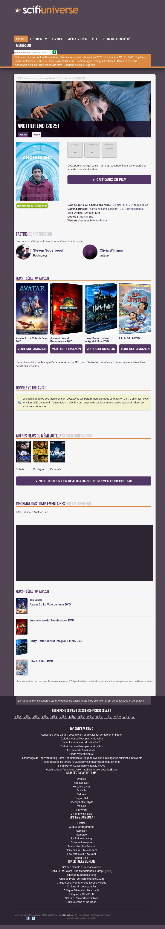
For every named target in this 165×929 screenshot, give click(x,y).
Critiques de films (25, 57)
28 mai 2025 (120, 205)
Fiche (37, 134)
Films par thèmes (25, 61)
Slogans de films (74, 65)
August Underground (81, 826)
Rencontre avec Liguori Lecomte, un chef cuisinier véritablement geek (81, 734)
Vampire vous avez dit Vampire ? (82, 742)
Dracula (81, 778)
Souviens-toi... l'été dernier (81, 850)
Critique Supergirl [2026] (81, 874)
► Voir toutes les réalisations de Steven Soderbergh (83, 481)
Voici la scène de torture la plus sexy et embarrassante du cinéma (81, 761)
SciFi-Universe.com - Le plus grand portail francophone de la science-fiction (47, 10)
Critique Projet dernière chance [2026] (81, 878)
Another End (86, 216)
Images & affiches (104, 61)
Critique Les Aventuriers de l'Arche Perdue (81, 882)
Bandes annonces (70, 57)
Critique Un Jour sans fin (81, 886)
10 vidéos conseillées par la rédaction (81, 738)
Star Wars (81, 809)
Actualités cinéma (47, 57)
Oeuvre (23, 134)
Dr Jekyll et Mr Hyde (81, 802)
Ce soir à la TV (113, 57)
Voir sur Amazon (32, 349)
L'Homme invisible (81, 813)
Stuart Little (81, 857)
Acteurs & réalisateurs (61, 61)
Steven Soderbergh (48, 250)
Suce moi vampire (81, 842)
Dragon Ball (82, 798)
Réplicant (81, 830)
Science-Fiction (99, 220)
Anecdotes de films (26, 65)
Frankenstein (81, 782)
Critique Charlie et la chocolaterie (81, 867)
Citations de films (127, 61)
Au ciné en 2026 (92, 57)
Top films (140, 57)
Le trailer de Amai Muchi (81, 750)
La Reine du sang (81, 838)
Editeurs (42, 61)
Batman (81, 794)
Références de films (50, 65)
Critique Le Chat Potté (81, 894)
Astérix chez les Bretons (81, 846)
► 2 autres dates (138, 205)
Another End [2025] (38, 126)
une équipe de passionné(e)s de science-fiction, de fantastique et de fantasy (99, 700)
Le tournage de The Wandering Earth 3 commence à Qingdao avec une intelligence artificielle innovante (81, 757)
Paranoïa (55, 469)
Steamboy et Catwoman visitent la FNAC (81, 765)
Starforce (81, 834)
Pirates (81, 823)
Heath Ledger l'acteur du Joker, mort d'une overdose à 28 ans (81, 769)
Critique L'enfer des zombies (81, 898)
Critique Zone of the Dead (81, 902)
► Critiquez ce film (109, 179)
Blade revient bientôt (81, 754)
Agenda (90, 65)
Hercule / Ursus (81, 786)
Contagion (39, 469)
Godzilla (81, 790)
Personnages (84, 61)
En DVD (128, 57)
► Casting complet (132, 208)
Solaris (20, 469)
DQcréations (68, 914)
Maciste (81, 806)
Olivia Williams (98, 208)
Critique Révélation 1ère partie (81, 890)
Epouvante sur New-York (81, 854)
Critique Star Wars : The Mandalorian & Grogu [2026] (81, 871)
